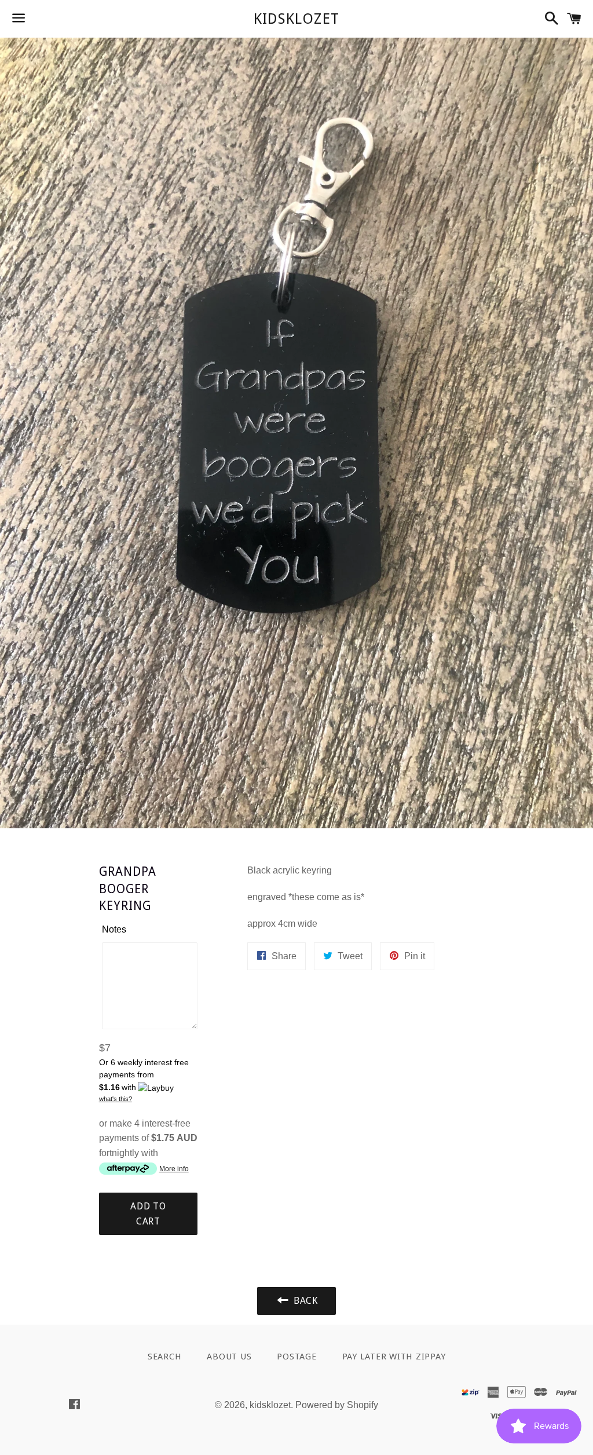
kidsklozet (297, 18)
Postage (296, 1356)
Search (165, 1356)
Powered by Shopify (336, 1405)
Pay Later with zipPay (394, 1356)
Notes (114, 929)
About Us (229, 1356)
